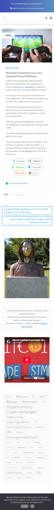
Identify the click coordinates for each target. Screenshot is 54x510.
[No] (51, 502)
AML (33, 396)
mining (16, 87)
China (44, 402)
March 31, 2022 (12, 68)
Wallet (19, 478)
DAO (35, 422)
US (39, 472)
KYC (7, 452)
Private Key (28, 457)
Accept (25, 506)
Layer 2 (16, 452)
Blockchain (30, 402)
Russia (8, 462)
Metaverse (28, 452)
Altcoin (8, 397)
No (32, 506)
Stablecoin (40, 468)
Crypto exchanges (21, 412)
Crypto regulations (17, 422)
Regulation (41, 457)
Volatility (9, 478)
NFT (7, 457)
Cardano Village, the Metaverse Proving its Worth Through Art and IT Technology (26, 210)
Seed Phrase (31, 463)
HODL (32, 447)
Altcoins (21, 396)
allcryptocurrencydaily (18, 183)
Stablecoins (14, 473)
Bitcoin (12, 402)
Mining (40, 452)
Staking (29, 473)
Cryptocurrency (19, 407)
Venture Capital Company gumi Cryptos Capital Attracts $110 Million (30, 221)
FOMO (18, 442)
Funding (36, 442)
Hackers (21, 447)
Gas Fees (9, 447)
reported (29, 87)
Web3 (28, 478)
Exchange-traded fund (21, 437)
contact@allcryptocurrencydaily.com (27, 4)
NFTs (17, 457)
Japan (40, 447)
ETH (8, 432)
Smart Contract (11, 468)
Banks (43, 396)
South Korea (27, 467)
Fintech (8, 442)
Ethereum (29, 151)
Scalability (19, 463)
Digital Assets (41, 427)
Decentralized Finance (19, 427)
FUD (26, 442)
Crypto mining (19, 195)
